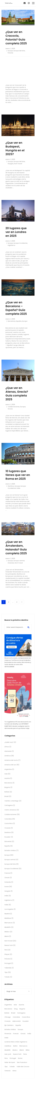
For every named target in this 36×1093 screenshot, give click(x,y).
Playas (8, 954)
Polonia (10, 53)
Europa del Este (19, 51)
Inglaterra (11, 245)
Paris (25, 1054)
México (8, 932)
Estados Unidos (11, 850)
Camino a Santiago (12, 801)
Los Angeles (10, 909)
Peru (6, 1058)
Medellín (8, 927)
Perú (7, 950)
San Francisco (22, 1062)
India (7, 896)
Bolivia (8, 792)
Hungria (10, 164)
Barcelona (11, 321)
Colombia (9, 819)
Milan (28, 1050)
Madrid (8, 914)
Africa (7, 747)
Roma (20, 1058)
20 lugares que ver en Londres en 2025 (16, 232)
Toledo (8, 977)
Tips (7, 972)
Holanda (11, 563)
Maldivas (8, 918)
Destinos (11, 486)
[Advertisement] (18, 71)
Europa (10, 51)
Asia (7, 774)
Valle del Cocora (23, 1067)
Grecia (10, 409)
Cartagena (9, 805)
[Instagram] (29, 3)
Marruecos (9, 923)
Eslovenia (9, 841)
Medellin (7, 1050)
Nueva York (9, 945)
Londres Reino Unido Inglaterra (15, 1042)
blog (16, 1009)
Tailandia (9, 968)
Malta (15, 1046)
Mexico (15, 1050)
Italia (18, 488)
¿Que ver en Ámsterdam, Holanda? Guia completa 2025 (16, 547)
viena (14, 1071)
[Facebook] (24, 3)
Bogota (8, 787)
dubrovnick (16, 1021)
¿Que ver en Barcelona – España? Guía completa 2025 (16, 308)
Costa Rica (9, 823)
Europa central (19, 561)
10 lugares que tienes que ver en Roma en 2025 (18, 475)
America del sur (11, 765)
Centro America (11, 810)
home (8, 887)
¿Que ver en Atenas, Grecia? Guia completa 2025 (17, 393)
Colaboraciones (14, 407)
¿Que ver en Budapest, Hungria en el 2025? (15, 148)
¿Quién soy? (10, 742)
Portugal (8, 963)
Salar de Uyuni (9, 1062)
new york (7, 1054)
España (18, 321)
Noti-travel (18, 164)
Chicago (7, 1017)
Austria (8, 778)
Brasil (7, 796)
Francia (8, 873)
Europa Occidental (20, 243)
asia (15, 1005)
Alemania (9, 751)
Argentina (9, 769)
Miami (7, 936)
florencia (7, 1034)
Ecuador (8, 837)
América (9, 756)
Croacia (8, 828)
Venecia (7, 1071)
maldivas (7, 1046)
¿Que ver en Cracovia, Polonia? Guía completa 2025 (16, 37)
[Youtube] (21, 3)
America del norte (12, 760)
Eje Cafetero (9, 1025)
